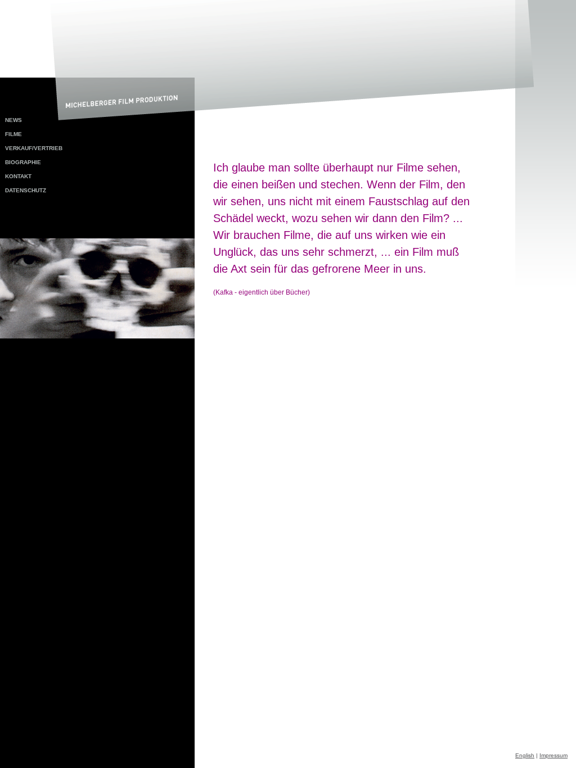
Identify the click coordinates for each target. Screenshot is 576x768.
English (524, 755)
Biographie (23, 162)
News (13, 120)
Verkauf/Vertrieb (33, 148)
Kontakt (18, 176)
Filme (13, 134)
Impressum (553, 755)
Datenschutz (25, 190)
